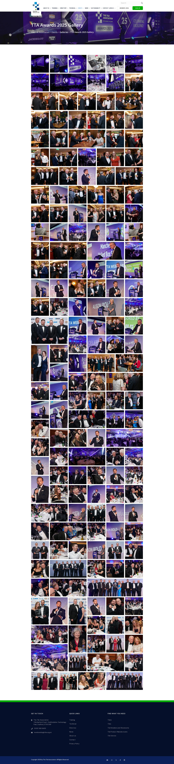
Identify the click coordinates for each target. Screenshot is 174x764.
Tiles (109, 724)
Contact (106, 8)
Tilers (110, 720)
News (86, 8)
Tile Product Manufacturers (117, 732)
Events (80, 8)
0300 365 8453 (40, 728)
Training (54, 8)
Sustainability (95, 8)
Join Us (111, 8)
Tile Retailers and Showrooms (118, 728)
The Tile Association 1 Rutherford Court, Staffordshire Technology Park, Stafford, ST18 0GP (50, 722)
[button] (40, 64)
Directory (63, 8)
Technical (72, 8)
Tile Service (112, 736)
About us (46, 8)
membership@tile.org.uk (43, 732)
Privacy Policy (74, 744)
